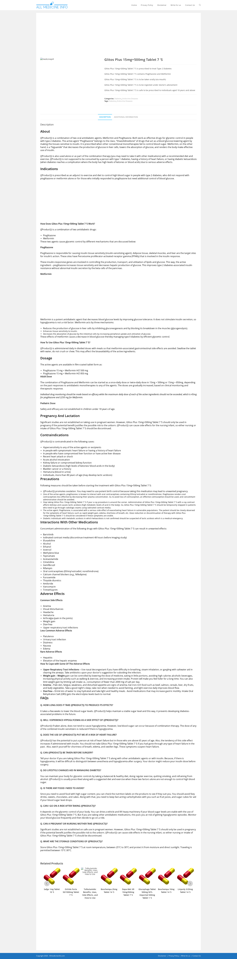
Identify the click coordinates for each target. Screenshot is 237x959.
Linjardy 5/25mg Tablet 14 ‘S (166, 890)
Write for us (185, 956)
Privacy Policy (174, 956)
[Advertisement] (118, 37)
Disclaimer (162, 956)
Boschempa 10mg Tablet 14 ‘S (147, 890)
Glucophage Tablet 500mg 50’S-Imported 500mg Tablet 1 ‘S (128, 893)
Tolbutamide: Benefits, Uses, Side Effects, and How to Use (71, 893)
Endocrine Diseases (130, 98)
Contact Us (196, 956)
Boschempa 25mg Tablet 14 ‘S (90, 890)
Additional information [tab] (126, 117)
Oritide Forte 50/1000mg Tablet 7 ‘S (52, 892)
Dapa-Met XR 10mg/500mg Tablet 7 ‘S (109, 892)
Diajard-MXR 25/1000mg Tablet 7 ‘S (185, 892)
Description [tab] (105, 117)
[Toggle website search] (200, 5)
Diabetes (118, 98)
